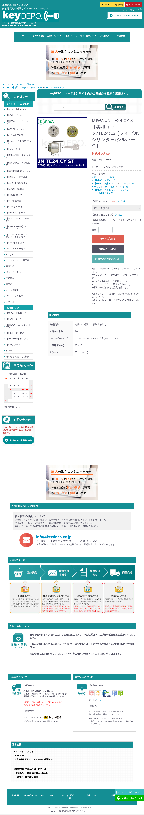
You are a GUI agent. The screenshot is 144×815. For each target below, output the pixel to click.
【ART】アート (13, 344)
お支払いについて (55, 35)
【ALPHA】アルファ (15, 135)
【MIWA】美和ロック (16, 109)
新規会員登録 (119, 5)
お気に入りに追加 (108, 248)
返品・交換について (95, 795)
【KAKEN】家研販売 (15, 189)
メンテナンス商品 (14, 296)
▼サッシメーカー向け (13, 84)
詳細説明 (120, 201)
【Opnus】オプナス (15, 195)
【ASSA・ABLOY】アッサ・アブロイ (17, 227)
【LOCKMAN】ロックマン (18, 171)
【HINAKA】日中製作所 (17, 177)
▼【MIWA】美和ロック (14, 87)
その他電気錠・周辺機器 (17, 356)
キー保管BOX (12, 290)
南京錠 (9, 284)
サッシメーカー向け (15, 248)
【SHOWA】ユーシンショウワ (18, 122)
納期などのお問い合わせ (107, 259)
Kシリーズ (11, 254)
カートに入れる (107, 238)
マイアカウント (107, 5)
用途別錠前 (11, 266)
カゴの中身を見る (134, 4)
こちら (39, 660)
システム (10, 350)
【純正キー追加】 (101, 201)
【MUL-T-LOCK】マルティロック (18, 219)
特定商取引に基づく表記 (34, 795)
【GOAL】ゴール (14, 115)
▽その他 (31, 84)
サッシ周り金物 (13, 272)
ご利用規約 (104, 35)
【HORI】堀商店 (13, 201)
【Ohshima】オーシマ (16, 212)
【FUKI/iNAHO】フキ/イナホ (18, 156)
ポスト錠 (10, 302)
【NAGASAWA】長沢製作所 (18, 164)
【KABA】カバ (13, 149)
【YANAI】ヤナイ (14, 206)
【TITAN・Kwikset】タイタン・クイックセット (18, 235)
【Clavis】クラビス (15, 333)
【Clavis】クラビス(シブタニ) (18, 142)
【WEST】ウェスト (15, 129)
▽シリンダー (35, 87)
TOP (22, 35)
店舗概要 (121, 35)
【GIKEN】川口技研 (15, 242)
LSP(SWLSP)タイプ (54, 87)
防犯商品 (10, 278)
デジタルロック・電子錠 (17, 260)
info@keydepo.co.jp (53, 537)
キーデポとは (38, 35)
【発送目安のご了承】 (103, 214)
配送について (71, 35)
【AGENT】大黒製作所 (17, 183)
